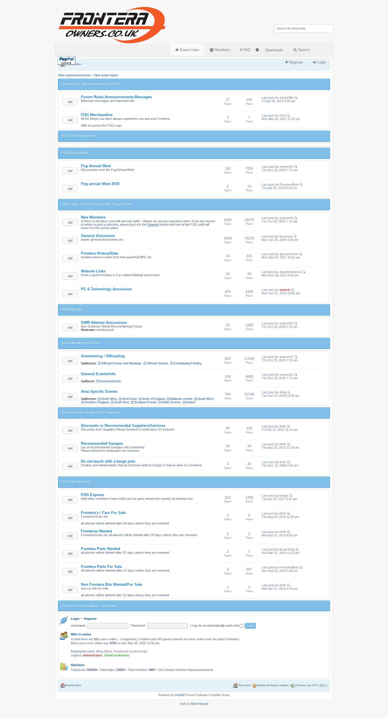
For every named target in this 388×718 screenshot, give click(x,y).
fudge (283, 495)
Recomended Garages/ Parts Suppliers (91, 413)
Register (295, 62)
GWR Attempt (71, 310)
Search (303, 50)
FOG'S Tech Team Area (79, 136)
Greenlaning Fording (187, 363)
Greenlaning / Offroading (103, 356)
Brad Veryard (199, 703)
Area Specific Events (99, 391)
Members (222, 50)
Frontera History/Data (99, 253)
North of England (153, 398)
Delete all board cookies (273, 685)
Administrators (93, 655)
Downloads (274, 50)
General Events (110, 381)
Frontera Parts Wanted (100, 549)
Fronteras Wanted (96, 531)
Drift (282, 115)
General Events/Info (98, 374)
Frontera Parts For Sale (101, 566)
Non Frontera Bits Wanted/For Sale (111, 584)
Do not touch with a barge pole (108, 461)
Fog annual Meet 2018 (100, 184)
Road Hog (287, 549)
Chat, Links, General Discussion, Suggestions (96, 204)
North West (109, 398)
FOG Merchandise (96, 115)
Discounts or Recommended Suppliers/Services (123, 425)
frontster (286, 236)
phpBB (179, 694)
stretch (284, 289)
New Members (93, 217)
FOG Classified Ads (76, 482)
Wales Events (171, 402)
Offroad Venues (157, 363)
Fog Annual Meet (96, 166)
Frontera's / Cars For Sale (103, 513)
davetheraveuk (290, 272)
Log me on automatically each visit (216, 625)
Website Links (93, 271)
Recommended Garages (102, 443)
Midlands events (181, 398)
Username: (78, 625)
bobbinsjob (105, 329)
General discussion (98, 236)
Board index (189, 50)
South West (205, 398)
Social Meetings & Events (80, 343)
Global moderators (117, 655)
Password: (138, 625)
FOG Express (92, 495)
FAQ (246, 50)
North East (129, 398)
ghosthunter (288, 254)
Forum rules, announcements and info (90, 84)
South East (121, 402)
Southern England (96, 402)
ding (282, 392)
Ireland (190, 402)
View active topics (106, 75)
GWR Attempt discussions (104, 322)
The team (244, 685)
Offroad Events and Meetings (121, 363)
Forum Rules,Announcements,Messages (116, 97)
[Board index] (112, 24)
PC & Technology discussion (106, 289)
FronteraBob (289, 184)
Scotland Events (145, 402)
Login (321, 62)
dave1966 (286, 97)
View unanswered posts (74, 75)
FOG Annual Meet (74, 153)
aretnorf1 (286, 166)
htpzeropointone (200, 669)
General (152, 224)
